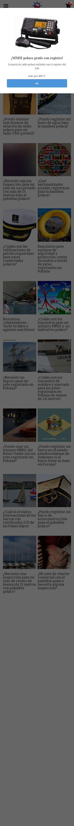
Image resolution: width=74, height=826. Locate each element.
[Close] (71, 3)
